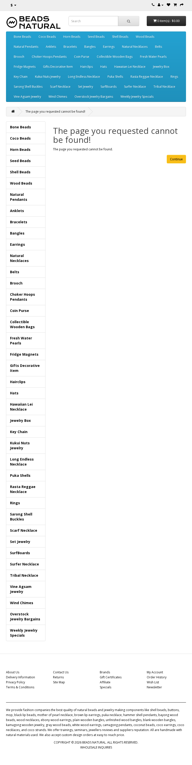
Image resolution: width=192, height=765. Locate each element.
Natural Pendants (26, 46)
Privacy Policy (15, 682)
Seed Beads (96, 36)
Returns (58, 677)
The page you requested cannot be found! (55, 111)
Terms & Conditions (20, 687)
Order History (156, 677)
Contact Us (60, 672)
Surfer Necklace (135, 86)
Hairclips (86, 66)
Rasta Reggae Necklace (146, 76)
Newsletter (154, 687)
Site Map (59, 682)
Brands (105, 672)
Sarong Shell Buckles (28, 86)
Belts (158, 46)
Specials (105, 687)
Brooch (19, 56)
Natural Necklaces (135, 46)
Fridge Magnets (25, 66)
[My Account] (161, 5)
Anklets (51, 46)
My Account (155, 672)
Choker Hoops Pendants (49, 56)
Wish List (153, 682)
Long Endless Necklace (84, 76)
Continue (176, 159)
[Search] (128, 21)
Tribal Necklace (164, 86)
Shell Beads (120, 36)
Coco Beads (47, 36)
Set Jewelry (85, 86)
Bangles (90, 46)
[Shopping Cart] (175, 5)
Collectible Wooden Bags (114, 56)
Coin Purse (81, 56)
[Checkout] (182, 5)
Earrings (108, 46)
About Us (12, 672)
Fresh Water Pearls (153, 56)
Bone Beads (22, 36)
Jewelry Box (161, 66)
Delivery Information (20, 677)
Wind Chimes (57, 96)
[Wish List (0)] (168, 5)
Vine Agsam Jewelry (27, 96)
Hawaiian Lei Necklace (130, 66)
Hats (103, 66)
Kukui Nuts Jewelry (47, 76)
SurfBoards (108, 86)
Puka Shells (115, 76)
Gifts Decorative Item (58, 66)
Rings (174, 76)
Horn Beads (71, 36)
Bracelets (70, 46)
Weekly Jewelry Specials (137, 96)
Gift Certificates (111, 677)
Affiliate (105, 682)
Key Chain (21, 76)
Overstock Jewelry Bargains (93, 96)
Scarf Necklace (60, 86)
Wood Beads (145, 36)
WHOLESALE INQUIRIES (96, 747)
